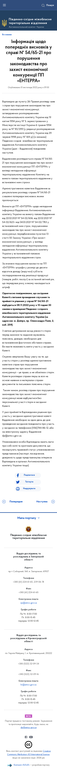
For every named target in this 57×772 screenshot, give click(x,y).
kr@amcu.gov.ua (28, 685)
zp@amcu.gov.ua (28, 603)
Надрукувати (29, 488)
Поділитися (29, 475)
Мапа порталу (26, 518)
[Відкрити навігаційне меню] (4, 5)
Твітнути (29, 482)
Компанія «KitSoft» (22, 765)
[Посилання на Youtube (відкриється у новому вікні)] (31, 737)
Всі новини (7, 35)
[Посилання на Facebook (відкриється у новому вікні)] (26, 737)
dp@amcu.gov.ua (29, 728)
